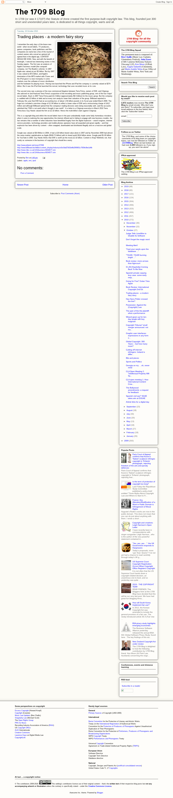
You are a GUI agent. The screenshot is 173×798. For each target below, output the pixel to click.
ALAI (17, 730)
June (129, 418)
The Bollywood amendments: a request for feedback (137, 390)
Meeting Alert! (132, 245)
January (130, 436)
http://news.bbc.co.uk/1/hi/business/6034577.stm (36, 150)
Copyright (98, 736)
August (130, 410)
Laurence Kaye (21, 735)
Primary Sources (95, 713)
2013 (126, 209)
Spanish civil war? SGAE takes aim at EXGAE (136, 397)
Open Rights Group (25, 720)
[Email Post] (44, 158)
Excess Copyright (22, 711)
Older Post (107, 185)
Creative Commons (22, 733)
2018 (126, 190)
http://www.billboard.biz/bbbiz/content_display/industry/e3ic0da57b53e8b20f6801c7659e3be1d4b (54, 148)
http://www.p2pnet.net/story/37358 (30, 145)
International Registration (109, 724)
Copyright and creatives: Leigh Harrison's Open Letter (142, 525)
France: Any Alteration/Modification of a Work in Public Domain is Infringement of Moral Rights (143, 504)
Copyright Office (24, 728)
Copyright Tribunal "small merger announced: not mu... (137, 327)
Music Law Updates (22, 715)
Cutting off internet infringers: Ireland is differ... (135, 352)
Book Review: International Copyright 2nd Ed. (137, 288)
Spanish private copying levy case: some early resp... (136, 275)
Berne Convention (95, 721)
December (131, 223)
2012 (126, 212)
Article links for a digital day (137, 402)
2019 (126, 186)
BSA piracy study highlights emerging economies (143, 624)
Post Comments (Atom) (70, 194)
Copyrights (113, 768)
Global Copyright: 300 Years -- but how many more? (136, 343)
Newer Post (22, 185)
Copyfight (19, 713)
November (131, 226)
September (132, 407)
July (128, 414)
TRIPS (135, 746)
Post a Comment (27, 173)
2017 (126, 194)
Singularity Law (21, 718)
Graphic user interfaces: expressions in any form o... (137, 335)
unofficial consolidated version (129, 766)
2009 (126, 441)
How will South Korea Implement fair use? (141, 604)
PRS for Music (20, 723)
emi (30, 161)
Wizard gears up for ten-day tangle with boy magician (136, 319)
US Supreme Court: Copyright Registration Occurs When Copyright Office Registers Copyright (143, 565)
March (129, 429)
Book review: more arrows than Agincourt (137, 262)
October (130, 230)
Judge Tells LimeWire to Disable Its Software (136, 234)
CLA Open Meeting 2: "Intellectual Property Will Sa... (137, 373)
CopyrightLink (20, 738)
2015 (126, 201)
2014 (126, 205)
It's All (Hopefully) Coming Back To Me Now (137, 268)
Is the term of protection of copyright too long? (143, 483)
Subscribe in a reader (131, 686)
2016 (126, 197)
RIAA (51, 725)
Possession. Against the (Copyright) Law (136, 306)
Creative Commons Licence (99, 786)
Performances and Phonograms (106, 739)
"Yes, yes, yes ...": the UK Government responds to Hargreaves (143, 545)
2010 (126, 220)
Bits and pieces (132, 358)
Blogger (100, 793)
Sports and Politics (134, 362)
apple (25, 161)
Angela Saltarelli (134, 67)
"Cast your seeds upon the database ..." (137, 250)
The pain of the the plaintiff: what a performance (137, 312)
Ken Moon (139, 64)
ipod (34, 161)
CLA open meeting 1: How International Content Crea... (137, 382)
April (129, 425)
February (131, 432)
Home (65, 185)
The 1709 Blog (40, 11)
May (129, 421)
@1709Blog (127, 143)
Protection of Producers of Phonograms (118, 726)
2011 (126, 216)
